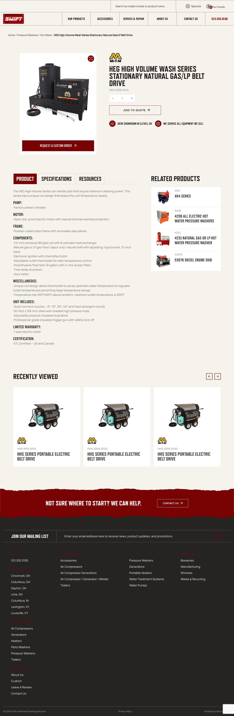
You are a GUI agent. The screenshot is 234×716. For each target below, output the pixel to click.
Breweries (187, 560)
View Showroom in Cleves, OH (134, 123)
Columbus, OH (20, 582)
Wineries (186, 573)
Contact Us (191, 19)
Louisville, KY (19, 613)
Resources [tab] (90, 179)
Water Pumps (138, 585)
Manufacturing (190, 566)
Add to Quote (134, 110)
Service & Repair (133, 19)
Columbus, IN (20, 600)
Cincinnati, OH (20, 576)
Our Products (76, 19)
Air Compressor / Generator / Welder (84, 579)
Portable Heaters (140, 573)
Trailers (65, 585)
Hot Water (46, 35)
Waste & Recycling (193, 579)
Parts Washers (20, 647)
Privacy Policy (125, 711)
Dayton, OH (18, 588)
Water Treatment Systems (146, 579)
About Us (162, 19)
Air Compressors (71, 566)
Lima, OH (17, 594)
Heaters (16, 641)
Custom (16, 681)
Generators (136, 566)
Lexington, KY (20, 607)
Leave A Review (21, 687)
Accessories (105, 19)
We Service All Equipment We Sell (183, 123)
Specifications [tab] (56, 179)
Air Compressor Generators (78, 573)
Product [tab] (25, 179)
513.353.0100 (220, 19)
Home (11, 35)
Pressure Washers (27, 35)
